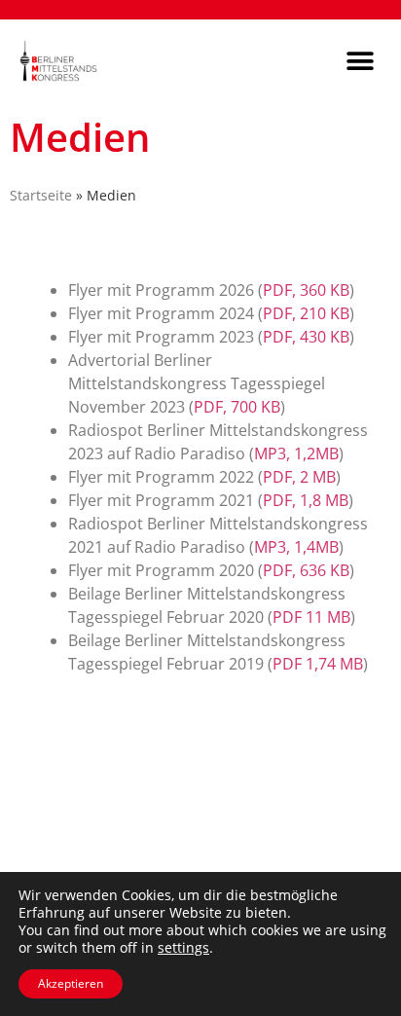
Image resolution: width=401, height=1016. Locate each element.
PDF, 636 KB (306, 570)
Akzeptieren (70, 983)
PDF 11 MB (311, 617)
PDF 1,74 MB (318, 663)
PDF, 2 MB (299, 477)
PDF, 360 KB (306, 290)
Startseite (41, 195)
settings (183, 948)
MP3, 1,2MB (296, 453)
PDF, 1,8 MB (305, 500)
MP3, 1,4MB (296, 547)
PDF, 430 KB (306, 336)
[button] (360, 61)
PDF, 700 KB (237, 406)
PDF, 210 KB (306, 313)
